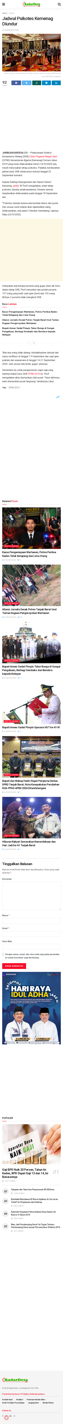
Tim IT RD (34, 1388)
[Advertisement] (31, 120)
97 (20, 560)
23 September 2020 (10, 30)
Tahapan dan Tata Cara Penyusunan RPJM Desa (32, 1189)
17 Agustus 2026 (10, 678)
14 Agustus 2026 (10, 792)
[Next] (34, 343)
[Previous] (29, 343)
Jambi (15, 185)
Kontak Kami (7, 1400)
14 (20, 792)
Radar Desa (13, 1388)
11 (20, 849)
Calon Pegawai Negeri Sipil (43, 156)
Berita (11, 13)
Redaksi (19, 1400)
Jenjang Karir (33, 1403)
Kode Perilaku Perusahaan (13, 1403)
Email (6, 928)
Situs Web (7, 941)
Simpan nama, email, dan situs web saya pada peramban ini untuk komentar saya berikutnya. (32, 956)
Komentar (7, 879)
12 (20, 731)
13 (20, 678)
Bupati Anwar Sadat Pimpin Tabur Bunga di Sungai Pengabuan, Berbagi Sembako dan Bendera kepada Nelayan (28, 331)
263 (20, 617)
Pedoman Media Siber (36, 1400)
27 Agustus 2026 (10, 560)
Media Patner (48, 1403)
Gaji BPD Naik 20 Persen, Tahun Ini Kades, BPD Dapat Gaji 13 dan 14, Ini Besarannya (25, 1173)
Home (4, 13)
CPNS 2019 (34, 373)
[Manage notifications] (6, 1417)
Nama (6, 915)
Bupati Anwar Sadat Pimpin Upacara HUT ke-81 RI (31, 727)
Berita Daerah (12, 546)
